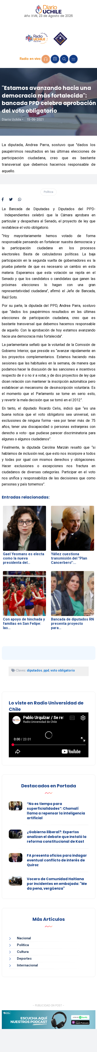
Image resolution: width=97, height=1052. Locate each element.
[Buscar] (64, 59)
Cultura (23, 952)
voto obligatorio (63, 670)
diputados (34, 670)
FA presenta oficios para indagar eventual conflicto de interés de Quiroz (57, 860)
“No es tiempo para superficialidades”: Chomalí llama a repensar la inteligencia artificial (56, 810)
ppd (46, 670)
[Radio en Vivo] (46, 59)
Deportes (24, 958)
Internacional (27, 965)
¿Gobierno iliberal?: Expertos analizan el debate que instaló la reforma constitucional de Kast (56, 837)
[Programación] (55, 59)
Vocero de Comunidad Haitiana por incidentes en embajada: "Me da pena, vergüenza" (57, 884)
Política (48, 192)
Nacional (24, 938)
